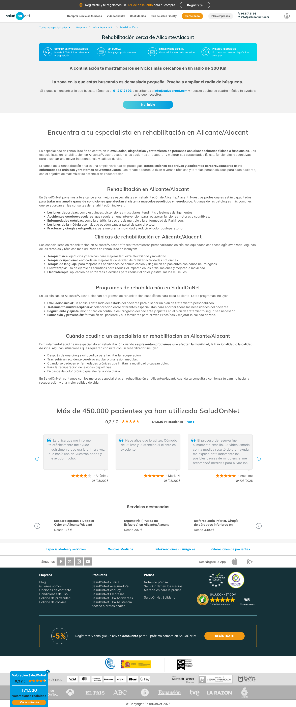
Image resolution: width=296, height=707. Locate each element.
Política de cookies (52, 602)
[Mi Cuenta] (287, 16)
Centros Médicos (120, 549)
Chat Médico (138, 16)
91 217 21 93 (122, 91)
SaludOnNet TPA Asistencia (112, 602)
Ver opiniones (29, 702)
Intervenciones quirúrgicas (175, 549)
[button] (37, 459)
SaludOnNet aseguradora (110, 586)
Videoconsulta (116, 16)
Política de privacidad (54, 598)
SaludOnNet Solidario (159, 598)
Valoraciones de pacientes (230, 549)
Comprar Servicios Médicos (84, 16)
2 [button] (150, 494)
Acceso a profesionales (108, 606)
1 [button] (144, 494)
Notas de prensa (156, 582)
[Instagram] (79, 561)
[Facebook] (61, 561)
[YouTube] (88, 561)
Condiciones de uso (53, 594)
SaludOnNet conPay (106, 590)
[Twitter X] (70, 561)
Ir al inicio (148, 104)
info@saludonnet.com (170, 91)
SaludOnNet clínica (105, 582)
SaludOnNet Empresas (108, 594)
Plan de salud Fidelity (164, 16)
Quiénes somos (50, 586)
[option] (148, 459)
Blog (42, 582)
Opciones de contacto (55, 590)
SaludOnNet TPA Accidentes (112, 598)
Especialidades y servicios (66, 549)
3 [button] (156, 494)
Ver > (191, 422)
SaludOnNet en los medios (163, 586)
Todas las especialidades (53, 27)
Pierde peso (192, 16)
